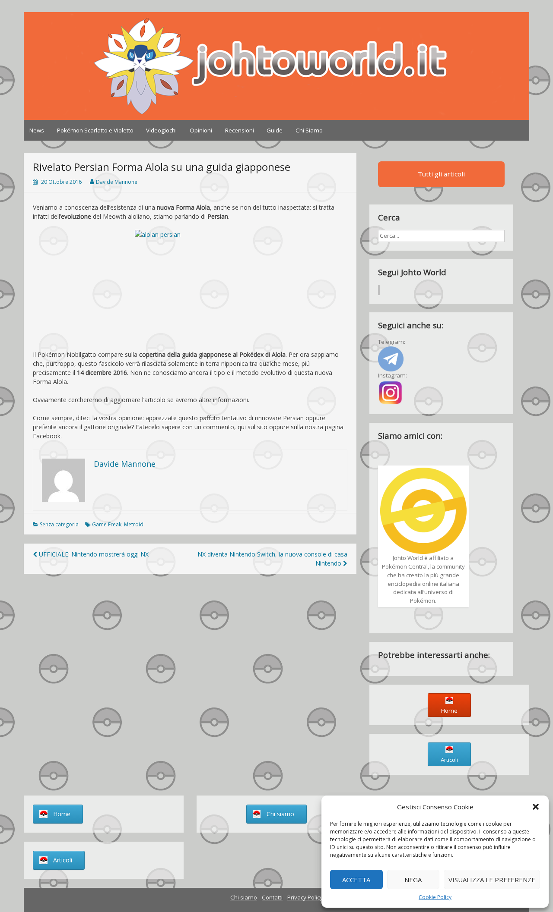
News (36, 130)
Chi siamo (243, 897)
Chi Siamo (309, 130)
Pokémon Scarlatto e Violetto (95, 130)
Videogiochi (161, 130)
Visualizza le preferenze (491, 879)
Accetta (356, 879)
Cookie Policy (435, 897)
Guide (275, 130)
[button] (535, 806)
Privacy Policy (305, 897)
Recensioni (239, 130)
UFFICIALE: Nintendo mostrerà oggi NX (93, 554)
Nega (413, 879)
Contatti (272, 897)
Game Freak (106, 524)
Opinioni (201, 130)
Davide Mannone (116, 182)
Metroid (133, 524)
